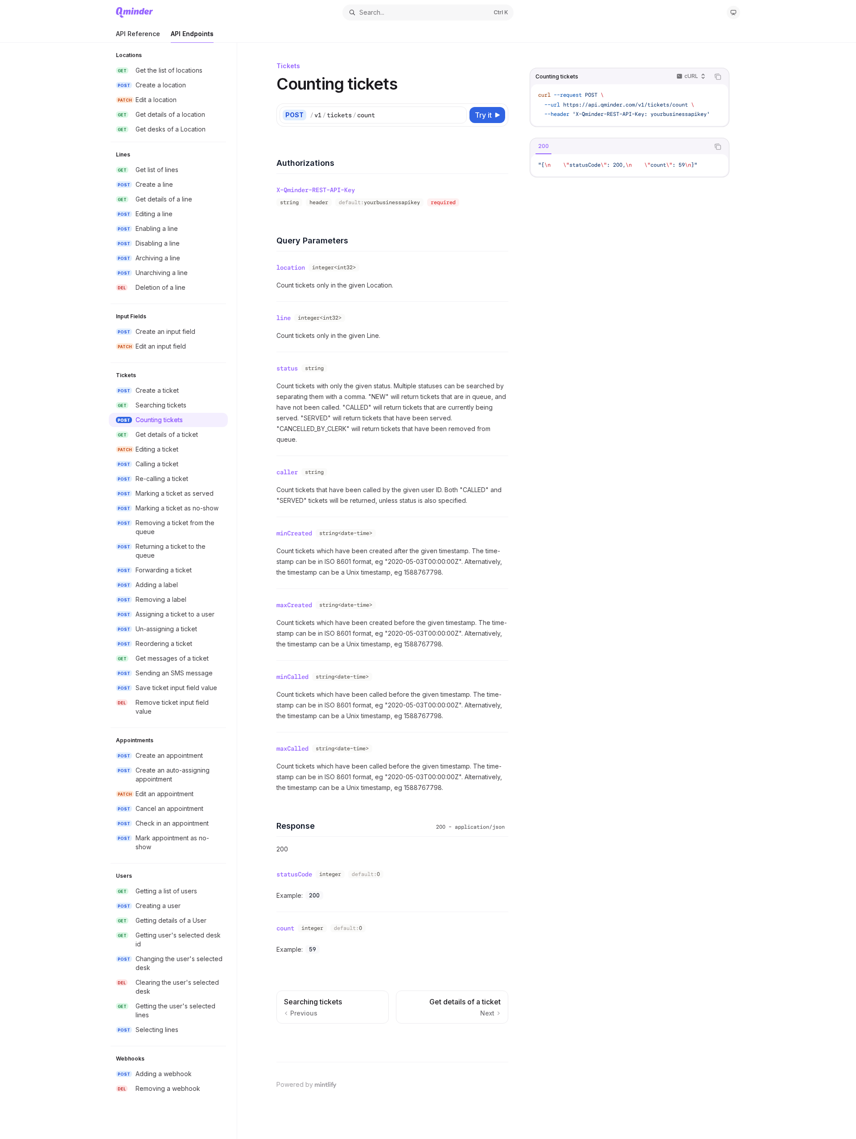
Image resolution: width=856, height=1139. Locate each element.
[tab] (543, 146)
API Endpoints (192, 33)
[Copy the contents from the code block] (718, 76)
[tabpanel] (629, 165)
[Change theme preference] (733, 12)
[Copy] (458, 115)
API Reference (138, 33)
